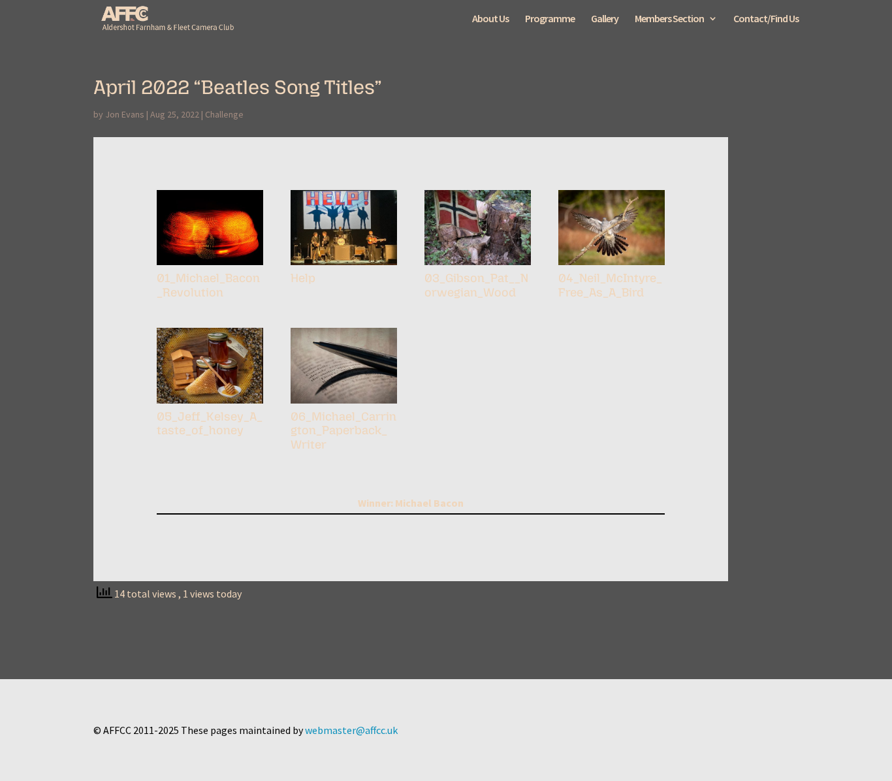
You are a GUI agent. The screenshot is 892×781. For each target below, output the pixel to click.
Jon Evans (124, 114)
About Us (490, 19)
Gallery (604, 19)
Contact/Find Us (766, 19)
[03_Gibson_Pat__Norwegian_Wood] (477, 265)
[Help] (343, 265)
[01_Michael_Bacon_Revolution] (210, 265)
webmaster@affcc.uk (351, 730)
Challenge (224, 114)
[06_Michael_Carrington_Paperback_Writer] (343, 403)
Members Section (669, 19)
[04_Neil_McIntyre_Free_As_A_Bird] (611, 265)
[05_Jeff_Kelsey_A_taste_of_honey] (210, 403)
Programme (550, 19)
